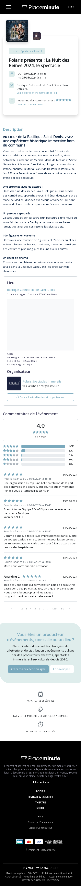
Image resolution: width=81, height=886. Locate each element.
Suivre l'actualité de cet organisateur (42, 397)
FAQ (40, 816)
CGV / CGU (33, 873)
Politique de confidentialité (57, 873)
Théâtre (40, 802)
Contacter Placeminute (40, 822)
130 (61, 608)
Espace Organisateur (40, 827)
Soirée (41, 808)
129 (54, 608)
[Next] (69, 608)
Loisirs (40, 791)
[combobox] (71, 6)
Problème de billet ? (35, 876)
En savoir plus (62, 669)
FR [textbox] (70, 7)
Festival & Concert (40, 797)
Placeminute (42, 782)
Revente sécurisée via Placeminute (41, 880)
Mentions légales (15, 873)
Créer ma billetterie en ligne (28, 669)
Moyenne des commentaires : (37, 102)
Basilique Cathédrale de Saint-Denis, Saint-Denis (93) (43, 88)
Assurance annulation (61, 876)
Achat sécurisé (13, 876)
